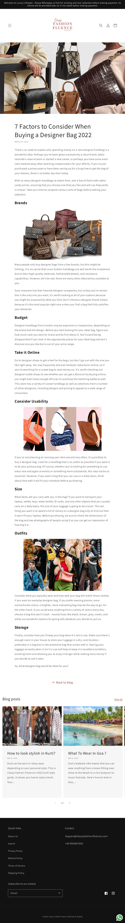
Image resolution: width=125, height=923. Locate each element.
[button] (9, 25)
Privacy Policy (15, 850)
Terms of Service (16, 865)
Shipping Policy (16, 873)
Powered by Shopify (75, 917)
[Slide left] (55, 803)
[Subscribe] (58, 893)
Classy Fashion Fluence (58, 917)
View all (118, 699)
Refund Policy (15, 858)
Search (11, 843)
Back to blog (64, 682)
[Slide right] (69, 803)
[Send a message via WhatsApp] (119, 917)
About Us (13, 836)
